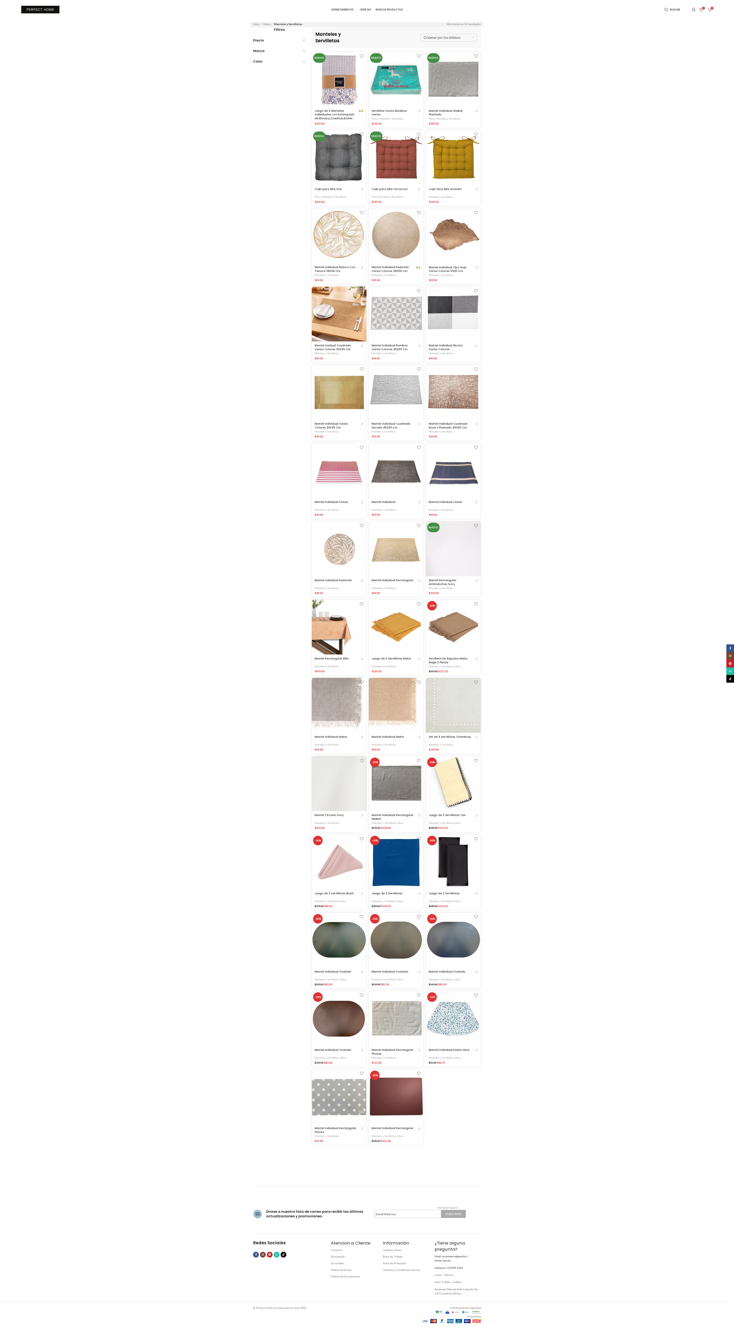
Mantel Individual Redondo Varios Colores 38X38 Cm (390, 269)
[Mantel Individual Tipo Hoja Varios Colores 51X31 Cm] (453, 235)
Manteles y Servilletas (334, 118)
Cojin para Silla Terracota (390, 189)
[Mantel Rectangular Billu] (339, 627)
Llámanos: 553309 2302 (449, 1267)
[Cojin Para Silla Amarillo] (453, 157)
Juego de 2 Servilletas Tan (447, 815)
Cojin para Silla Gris (328, 189)
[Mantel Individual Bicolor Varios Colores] (453, 313)
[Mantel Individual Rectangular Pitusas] (396, 1018)
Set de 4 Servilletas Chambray (450, 737)
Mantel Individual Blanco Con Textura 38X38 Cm (335, 269)
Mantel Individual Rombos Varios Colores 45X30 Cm (390, 347)
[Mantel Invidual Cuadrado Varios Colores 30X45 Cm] (339, 313)
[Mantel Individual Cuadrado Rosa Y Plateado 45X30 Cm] (453, 392)
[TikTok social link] (283, 1255)
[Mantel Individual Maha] (339, 705)
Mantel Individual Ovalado (333, 972)
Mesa (267, 24)
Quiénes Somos (392, 1250)
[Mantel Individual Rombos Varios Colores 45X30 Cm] (396, 313)
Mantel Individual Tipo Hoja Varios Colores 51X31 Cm (447, 269)
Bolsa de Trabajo (393, 1256)
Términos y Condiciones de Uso (402, 1270)
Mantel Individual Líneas (331, 502)
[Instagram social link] (263, 1255)
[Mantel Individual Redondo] (339, 548)
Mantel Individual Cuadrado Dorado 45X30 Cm (391, 425)
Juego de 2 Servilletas (387, 893)
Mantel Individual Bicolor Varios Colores (446, 347)
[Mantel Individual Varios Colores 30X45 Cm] (339, 392)
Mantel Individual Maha (331, 737)
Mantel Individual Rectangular (392, 580)
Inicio (256, 24)
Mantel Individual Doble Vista (449, 1050)
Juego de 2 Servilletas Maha (391, 658)
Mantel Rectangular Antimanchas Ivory (442, 582)
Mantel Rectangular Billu (332, 658)
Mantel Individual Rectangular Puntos (335, 1130)
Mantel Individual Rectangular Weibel (392, 817)
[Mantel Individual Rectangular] (396, 548)
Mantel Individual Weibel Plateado (446, 113)
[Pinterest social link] (270, 1255)
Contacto (336, 1250)
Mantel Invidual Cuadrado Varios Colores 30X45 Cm (333, 347)
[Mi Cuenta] (693, 9)
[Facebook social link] (256, 1255)
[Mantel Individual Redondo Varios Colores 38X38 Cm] (396, 235)
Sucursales (337, 1263)
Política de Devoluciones (345, 1276)
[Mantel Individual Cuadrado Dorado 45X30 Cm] (396, 392)
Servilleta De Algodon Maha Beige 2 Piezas (448, 660)
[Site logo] (40, 9)
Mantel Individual (383, 502)
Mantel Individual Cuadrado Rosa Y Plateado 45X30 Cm (448, 425)
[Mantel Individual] (396, 470)
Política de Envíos (341, 1270)
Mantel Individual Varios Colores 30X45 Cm (331, 425)
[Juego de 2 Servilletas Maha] (396, 627)
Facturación (338, 1256)
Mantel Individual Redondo (333, 580)
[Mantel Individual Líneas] (339, 470)
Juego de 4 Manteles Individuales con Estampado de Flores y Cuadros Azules (334, 114)
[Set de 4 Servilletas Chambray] (453, 705)
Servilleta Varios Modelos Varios (389, 113)
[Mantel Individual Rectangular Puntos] (339, 1096)
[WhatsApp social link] (276, 1255)
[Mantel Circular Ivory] (339, 783)
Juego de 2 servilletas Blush (334, 893)
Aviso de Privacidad (394, 1263)
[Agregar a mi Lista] (361, 56)
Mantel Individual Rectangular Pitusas (392, 1052)
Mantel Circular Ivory (329, 815)
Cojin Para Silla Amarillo (445, 189)
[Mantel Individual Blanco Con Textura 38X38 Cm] (339, 235)
